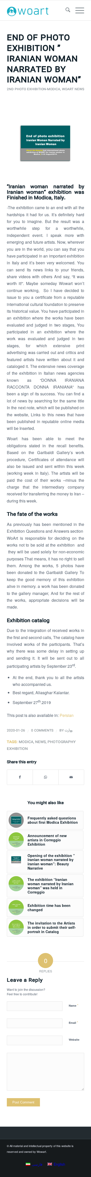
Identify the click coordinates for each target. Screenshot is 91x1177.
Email (73, 1022)
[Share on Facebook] (20, 777)
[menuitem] (65, 10)
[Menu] (77, 10)
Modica (26, 742)
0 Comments (42, 730)
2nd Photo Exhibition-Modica (33, 89)
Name (73, 1005)
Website (74, 1039)
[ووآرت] (38, 10)
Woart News (73, 89)
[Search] (65, 10)
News (40, 742)
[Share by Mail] (71, 777)
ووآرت (68, 730)
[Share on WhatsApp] (45, 777)
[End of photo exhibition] (45, 143)
